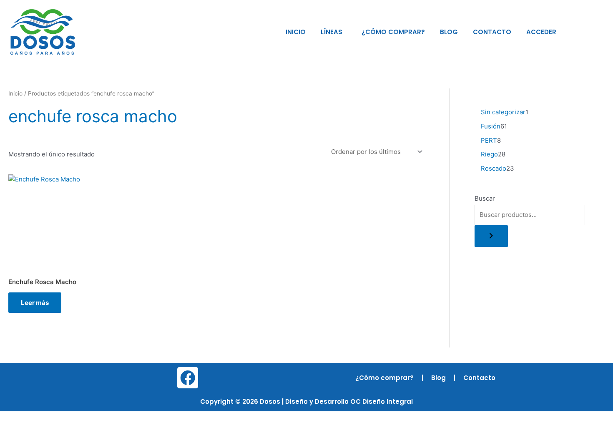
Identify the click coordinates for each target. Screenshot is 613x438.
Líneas (331, 32)
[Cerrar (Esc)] (92, 418)
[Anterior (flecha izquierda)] (12, 431)
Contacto (492, 32)
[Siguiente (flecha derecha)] (39, 431)
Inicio (296, 32)
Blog (449, 32)
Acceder (541, 32)
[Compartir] (65, 418)
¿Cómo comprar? (393, 32)
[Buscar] (491, 236)
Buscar (485, 198)
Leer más (35, 303)
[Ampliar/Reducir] (12, 418)
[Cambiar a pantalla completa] (39, 418)
